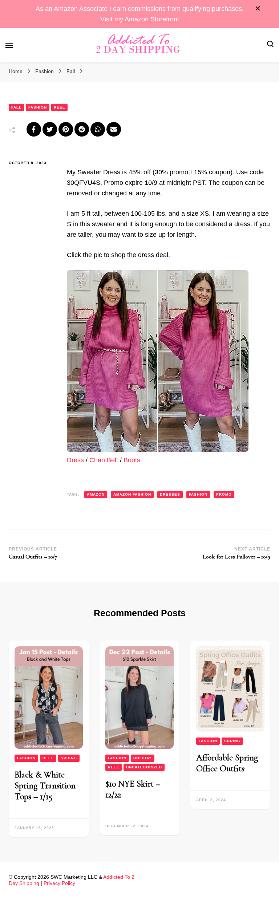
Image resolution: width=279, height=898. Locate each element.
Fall (16, 107)
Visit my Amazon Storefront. (140, 19)
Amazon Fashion (132, 494)
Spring (69, 758)
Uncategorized (144, 767)
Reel (59, 107)
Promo (224, 494)
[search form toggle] (270, 45)
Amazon (96, 494)
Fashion (37, 107)
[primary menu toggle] (9, 45)
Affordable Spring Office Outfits (227, 763)
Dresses (170, 494)
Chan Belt (103, 460)
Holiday (142, 758)
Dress (75, 460)
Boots (132, 460)
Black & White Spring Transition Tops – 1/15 (45, 785)
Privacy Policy (59, 883)
